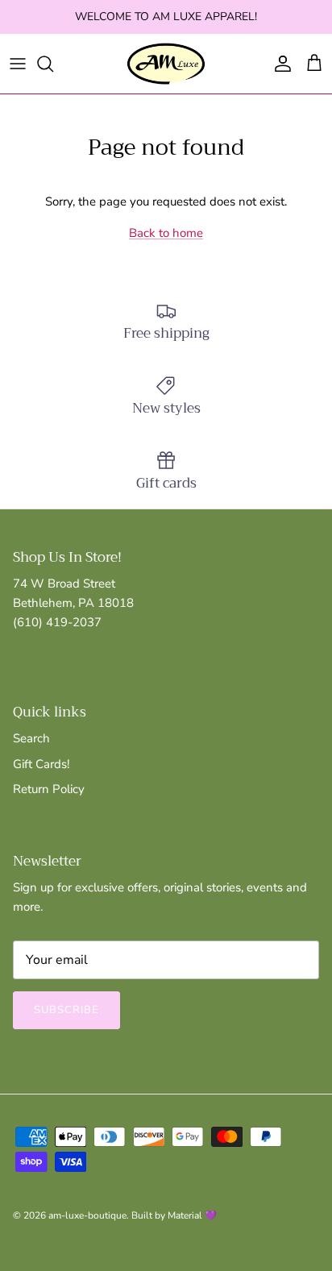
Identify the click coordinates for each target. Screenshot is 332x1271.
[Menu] (17, 63)
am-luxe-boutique (87, 1215)
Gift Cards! (41, 764)
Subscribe (66, 1010)
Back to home (166, 233)
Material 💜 (192, 1215)
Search (31, 738)
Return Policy (49, 789)
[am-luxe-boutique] (166, 63)
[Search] (53, 63)
